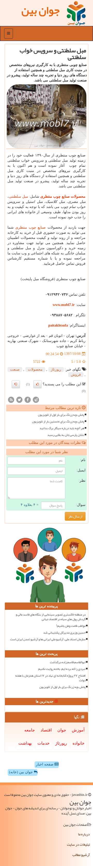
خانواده (78, 743)
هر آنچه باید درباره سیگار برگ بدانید (62, 428)
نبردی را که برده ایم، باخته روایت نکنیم (62, 669)
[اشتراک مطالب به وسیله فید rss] (11, 399)
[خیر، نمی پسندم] (16, 384)
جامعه (29, 730)
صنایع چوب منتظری (30, 227)
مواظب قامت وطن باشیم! (71, 626)
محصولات (35, 369)
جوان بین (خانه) (21, 772)
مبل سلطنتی (18, 196)
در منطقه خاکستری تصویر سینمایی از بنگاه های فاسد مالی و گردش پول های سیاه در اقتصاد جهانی (51, 617)
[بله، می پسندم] (37, 384)
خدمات (43, 743)
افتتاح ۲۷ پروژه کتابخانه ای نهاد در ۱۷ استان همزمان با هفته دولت (50, 678)
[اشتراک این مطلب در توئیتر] (19, 399)
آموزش (78, 730)
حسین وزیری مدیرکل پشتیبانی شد (64, 633)
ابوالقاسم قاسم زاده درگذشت (68, 662)
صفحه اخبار (45, 764)
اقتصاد (46, 730)
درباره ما (84, 834)
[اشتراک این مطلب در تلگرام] (36, 399)
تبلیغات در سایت (78, 844)
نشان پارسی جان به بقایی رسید (65, 435)
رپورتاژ (56, 369)
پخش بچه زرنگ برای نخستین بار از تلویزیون (58, 421)
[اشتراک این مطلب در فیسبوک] (27, 399)
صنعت (15, 369)
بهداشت (25, 743)
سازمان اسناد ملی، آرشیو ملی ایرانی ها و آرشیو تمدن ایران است (48, 639)
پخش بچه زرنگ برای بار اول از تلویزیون (61, 415)
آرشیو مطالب (81, 854)
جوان (61, 730)
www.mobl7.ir (64, 305)
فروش (76, 375)
